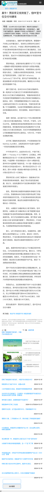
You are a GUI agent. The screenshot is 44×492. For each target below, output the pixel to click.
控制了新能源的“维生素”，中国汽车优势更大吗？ (11, 333)
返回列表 (31, 330)
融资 (29, 313)
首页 (6, 8)
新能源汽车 (13, 8)
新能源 (26, 313)
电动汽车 (13, 313)
